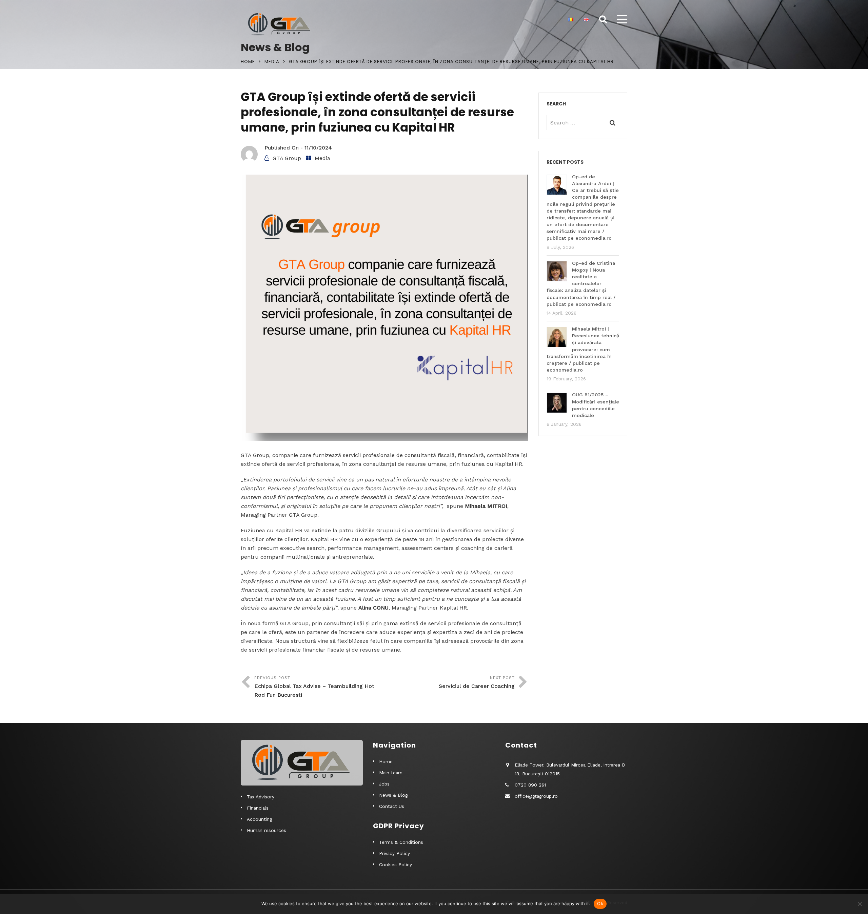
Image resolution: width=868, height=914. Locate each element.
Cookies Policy (395, 864)
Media (271, 61)
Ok (600, 903)
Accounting (259, 819)
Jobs (384, 784)
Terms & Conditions (401, 842)
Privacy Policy (394, 853)
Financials (258, 808)
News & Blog (393, 795)
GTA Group (287, 158)
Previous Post (314, 686)
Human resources (266, 830)
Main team (390, 772)
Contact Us (391, 806)
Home (248, 61)
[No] (859, 903)
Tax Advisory (260, 796)
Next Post (477, 682)
